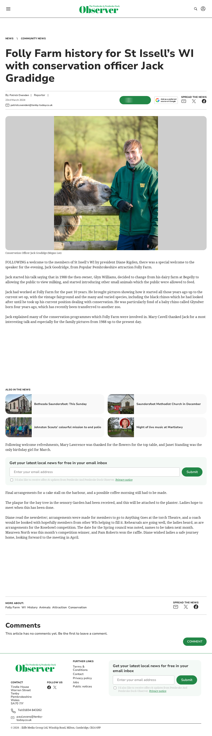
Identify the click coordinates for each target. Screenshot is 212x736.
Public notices (82, 686)
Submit (192, 472)
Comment (194, 642)
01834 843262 (32, 710)
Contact (78, 674)
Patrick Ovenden (19, 95)
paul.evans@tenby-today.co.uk (30, 718)
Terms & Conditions (80, 668)
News (9, 38)
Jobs (76, 682)
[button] (8, 9)
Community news (33, 38)
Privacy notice (124, 479)
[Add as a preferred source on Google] (166, 100)
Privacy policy (82, 678)
